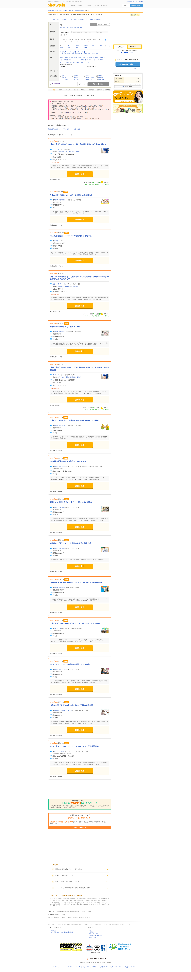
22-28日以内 (78, 54)
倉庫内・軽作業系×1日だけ (97, 19)
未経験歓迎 (101, 79)
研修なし (76, 77)
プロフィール (87, 5)
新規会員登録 (124, 52)
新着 (63, 76)
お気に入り (96, 5)
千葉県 (69, 917)
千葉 (71, 27)
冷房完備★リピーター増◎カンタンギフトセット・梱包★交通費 (76, 583)
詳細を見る (79, 174)
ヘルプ (90, 930)
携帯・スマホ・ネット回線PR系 (94, 60)
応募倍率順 (107, 89)
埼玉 (68, 27)
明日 (69, 45)
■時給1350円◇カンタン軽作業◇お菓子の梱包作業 (70, 543)
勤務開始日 (84, 89)
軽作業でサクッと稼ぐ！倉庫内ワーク (65, 327)
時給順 (68, 89)
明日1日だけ (56, 19)
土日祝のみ (65, 79)
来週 (101, 45)
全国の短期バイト (79, 129)
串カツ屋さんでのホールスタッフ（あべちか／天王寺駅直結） (75, 746)
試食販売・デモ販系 (99, 57)
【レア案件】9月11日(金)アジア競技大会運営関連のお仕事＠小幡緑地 (78, 144)
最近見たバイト (134, 46)
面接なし (64, 77)
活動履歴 (79, 5)
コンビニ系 (76, 62)
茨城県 (74, 917)
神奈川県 (56, 917)
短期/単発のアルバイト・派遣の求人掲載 (62, 932)
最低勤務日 (91, 89)
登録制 (100, 76)
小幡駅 (77, 151)
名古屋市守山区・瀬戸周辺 (65, 151)
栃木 (77, 27)
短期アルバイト (98, 924)
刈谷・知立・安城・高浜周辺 (66, 377)
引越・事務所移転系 (65, 60)
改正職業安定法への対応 (95, 935)
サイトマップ (92, 937)
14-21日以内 (70, 54)
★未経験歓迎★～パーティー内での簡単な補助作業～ (71, 236)
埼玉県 (63, 917)
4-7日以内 (82, 52)
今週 (93, 45)
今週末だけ (65, 19)
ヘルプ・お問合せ (139, 1)
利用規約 (91, 932)
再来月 (85, 47)
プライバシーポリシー (95, 934)
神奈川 (65, 27)
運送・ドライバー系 (59, 284)
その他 (56, 241)
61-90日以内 (95, 54)
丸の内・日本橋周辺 (63, 286)
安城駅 (79, 377)
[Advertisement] (79, 790)
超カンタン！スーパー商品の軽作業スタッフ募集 (70, 664)
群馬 (81, 27)
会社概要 (53, 930)
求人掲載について (130, 1)
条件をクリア (82, 84)
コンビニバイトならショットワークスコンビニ (64, 967)
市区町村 (106, 24)
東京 (61, 27)
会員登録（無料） (136, 5)
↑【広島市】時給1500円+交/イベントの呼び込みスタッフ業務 (75, 623)
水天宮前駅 (74, 286)
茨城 (74, 27)
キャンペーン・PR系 (78, 60)
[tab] (120, 47)
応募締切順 (99, 89)
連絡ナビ (73, 5)
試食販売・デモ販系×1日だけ (79, 19)
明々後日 (86, 45)
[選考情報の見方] (127, 86)
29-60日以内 (87, 54)
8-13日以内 (63, 54)
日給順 (76, 89)
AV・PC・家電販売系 (66, 62)
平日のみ (100, 77)
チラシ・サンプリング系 (85, 57)
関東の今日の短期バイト (54, 129)
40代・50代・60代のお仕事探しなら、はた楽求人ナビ (93, 967)
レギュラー (104, 5)
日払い (87, 76)
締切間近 (76, 76)
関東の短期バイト (68, 129)
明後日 (77, 45)
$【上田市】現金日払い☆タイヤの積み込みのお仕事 (71, 195)
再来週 (61, 47)
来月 (77, 47)
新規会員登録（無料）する (127, 64)
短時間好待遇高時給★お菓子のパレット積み (68, 461)
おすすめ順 (52, 89)
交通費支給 (89, 79)
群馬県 (86, 917)
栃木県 (80, 917)
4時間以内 (76, 79)
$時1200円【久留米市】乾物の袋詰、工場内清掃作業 (71, 705)
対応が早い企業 (90, 77)
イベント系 (74, 57)
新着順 (60, 89)
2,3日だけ (72, 52)
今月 (69, 47)
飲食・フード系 (85, 62)
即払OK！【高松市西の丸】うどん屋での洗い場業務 (71, 502)
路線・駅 (100, 24)
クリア (108, 45)
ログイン (126, 5)
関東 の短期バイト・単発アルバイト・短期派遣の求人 (61, 924)
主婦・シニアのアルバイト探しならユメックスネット (124, 967)
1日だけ (63, 52)
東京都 (50, 917)
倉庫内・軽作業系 (65, 57)
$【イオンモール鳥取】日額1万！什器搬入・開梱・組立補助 (74, 420)
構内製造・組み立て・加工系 (63, 710)
